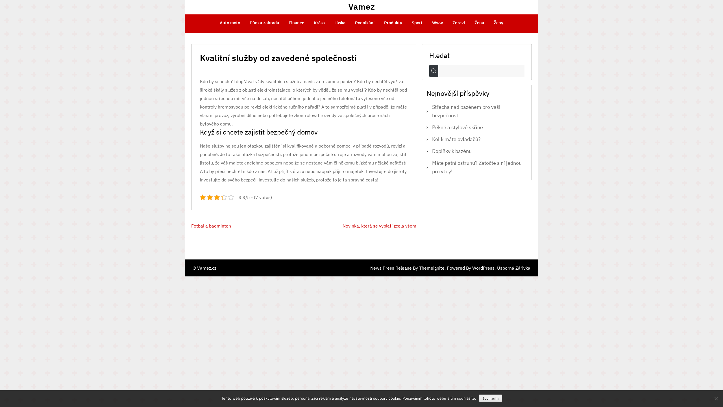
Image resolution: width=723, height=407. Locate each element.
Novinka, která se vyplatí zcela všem (379, 226)
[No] (716, 398)
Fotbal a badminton (211, 226)
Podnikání (364, 22)
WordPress (483, 268)
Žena (479, 22)
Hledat (439, 55)
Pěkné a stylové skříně (457, 127)
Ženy (498, 22)
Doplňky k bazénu (452, 151)
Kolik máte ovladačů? (456, 139)
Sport (417, 22)
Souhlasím (490, 398)
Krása (319, 22)
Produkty (393, 22)
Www (437, 22)
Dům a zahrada (264, 22)
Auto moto (230, 22)
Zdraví (458, 22)
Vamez (361, 6)
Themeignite (432, 268)
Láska (339, 22)
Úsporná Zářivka (513, 268)
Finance (296, 22)
